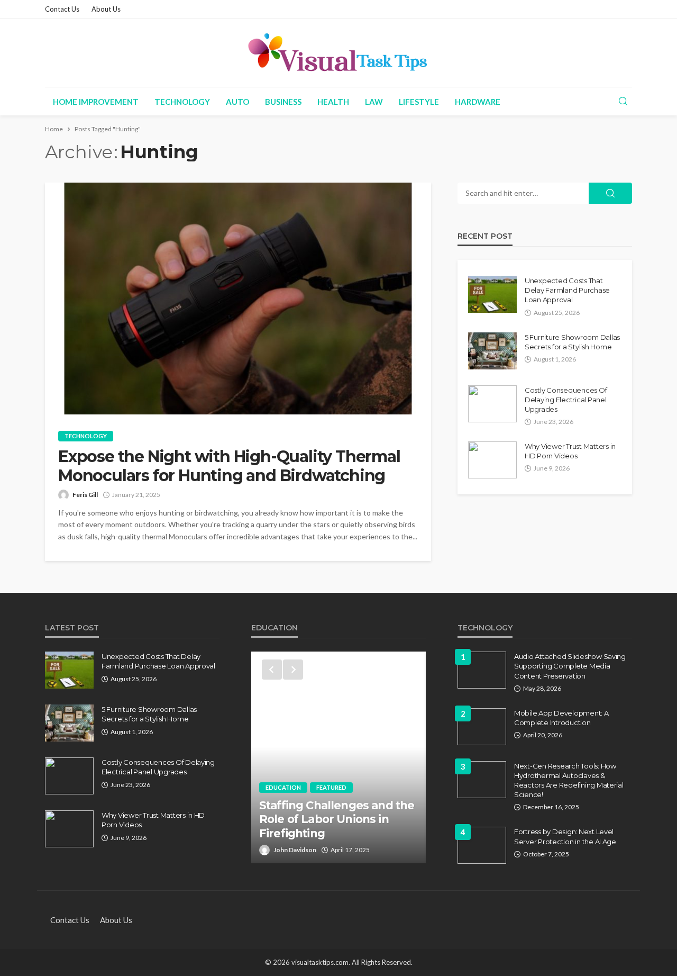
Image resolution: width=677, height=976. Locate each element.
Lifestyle (419, 101)
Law (374, 101)
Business (283, 101)
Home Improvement (96, 101)
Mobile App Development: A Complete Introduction (561, 718)
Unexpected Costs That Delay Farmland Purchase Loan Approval (567, 290)
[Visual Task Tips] (338, 53)
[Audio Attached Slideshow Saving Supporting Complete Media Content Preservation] (482, 670)
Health (333, 101)
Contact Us (62, 9)
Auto (237, 101)
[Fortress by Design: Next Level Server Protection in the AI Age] (482, 845)
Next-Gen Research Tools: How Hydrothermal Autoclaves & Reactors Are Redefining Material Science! (569, 780)
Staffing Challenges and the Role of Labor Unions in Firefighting (336, 819)
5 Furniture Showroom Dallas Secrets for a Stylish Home (572, 342)
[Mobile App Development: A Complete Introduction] (482, 726)
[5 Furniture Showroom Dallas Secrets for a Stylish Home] (492, 350)
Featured (331, 787)
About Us (106, 9)
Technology (182, 101)
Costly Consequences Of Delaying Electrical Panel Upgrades (566, 399)
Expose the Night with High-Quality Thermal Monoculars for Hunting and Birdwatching (229, 466)
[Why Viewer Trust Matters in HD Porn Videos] (492, 459)
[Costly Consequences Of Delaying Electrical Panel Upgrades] (492, 403)
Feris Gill (85, 495)
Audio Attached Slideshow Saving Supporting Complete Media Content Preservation (570, 666)
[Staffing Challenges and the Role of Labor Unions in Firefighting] (338, 757)
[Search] (623, 101)
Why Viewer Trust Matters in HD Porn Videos (570, 451)
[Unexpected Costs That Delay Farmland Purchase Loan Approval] (492, 294)
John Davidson (294, 850)
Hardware (477, 101)
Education (283, 787)
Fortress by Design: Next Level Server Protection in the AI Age (565, 836)
